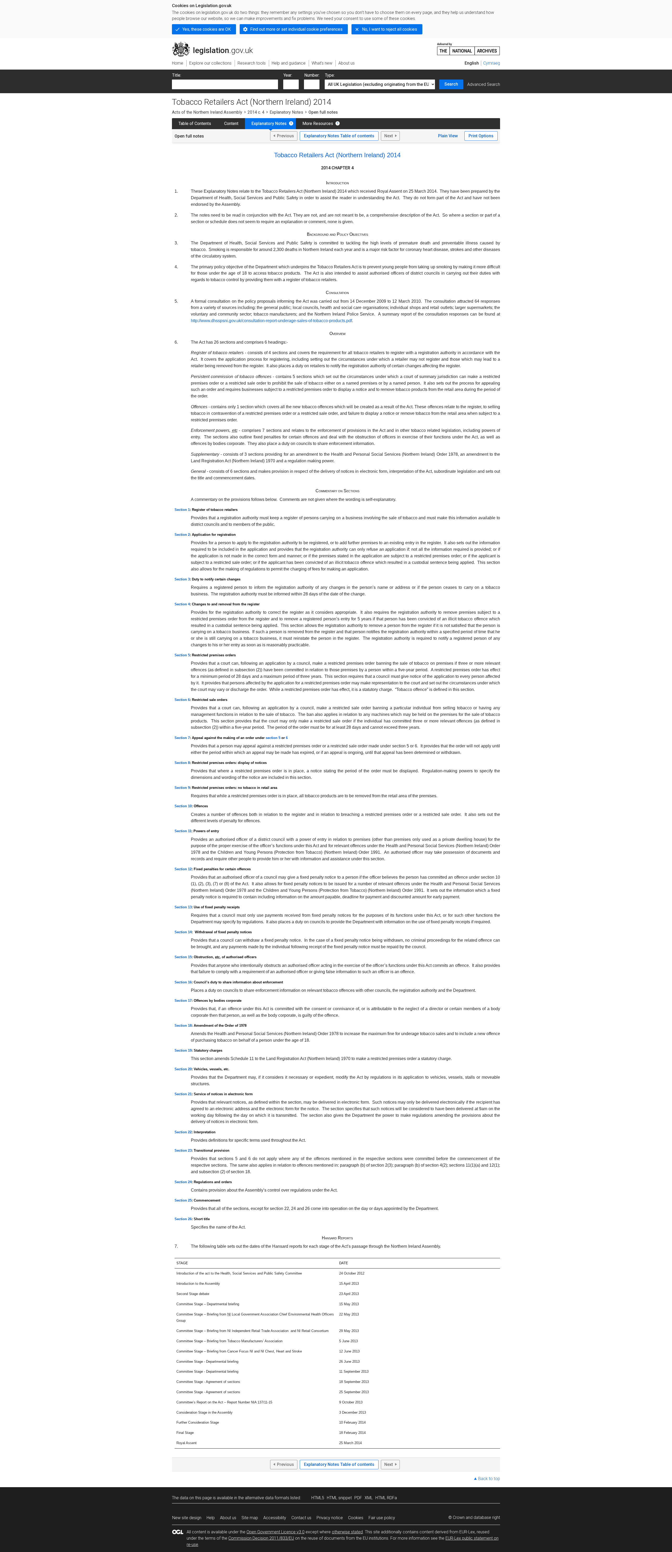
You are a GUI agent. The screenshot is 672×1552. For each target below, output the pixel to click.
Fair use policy (382, 1517)
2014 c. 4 (256, 112)
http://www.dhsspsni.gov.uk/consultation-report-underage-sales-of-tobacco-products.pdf (271, 320)
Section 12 (183, 869)
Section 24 (183, 1182)
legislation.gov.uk (215, 44)
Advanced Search (483, 84)
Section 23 (183, 1150)
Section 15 (183, 957)
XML (369, 1497)
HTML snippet (339, 1497)
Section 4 (182, 604)
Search (451, 84)
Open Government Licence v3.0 (275, 1531)
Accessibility (274, 1517)
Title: (176, 75)
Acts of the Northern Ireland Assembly (207, 112)
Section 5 (182, 655)
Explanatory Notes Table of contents (339, 135)
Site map (250, 1517)
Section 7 (182, 738)
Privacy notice (330, 1517)
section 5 (273, 738)
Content (231, 123)
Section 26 (183, 1219)
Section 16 (183, 982)
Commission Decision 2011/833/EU (261, 1538)
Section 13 (183, 907)
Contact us (301, 1517)
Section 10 (183, 806)
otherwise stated (347, 1531)
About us (228, 1517)
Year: (288, 75)
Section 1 (182, 510)
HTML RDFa (386, 1497)
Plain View (448, 135)
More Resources (317, 123)
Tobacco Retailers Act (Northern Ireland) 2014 (337, 155)
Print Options (481, 135)
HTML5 (317, 1497)
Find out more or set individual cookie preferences (296, 29)
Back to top (489, 1478)
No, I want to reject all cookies (389, 29)
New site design (186, 1517)
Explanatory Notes (286, 112)
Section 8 (182, 763)
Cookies (355, 1517)
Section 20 (183, 1069)
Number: (311, 75)
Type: (330, 75)
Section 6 (182, 700)
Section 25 (183, 1200)
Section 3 (182, 579)
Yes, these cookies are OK (206, 29)
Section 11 (183, 831)
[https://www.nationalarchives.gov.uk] (468, 47)
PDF (358, 1497)
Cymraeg (491, 63)
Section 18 (183, 1025)
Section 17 (183, 1001)
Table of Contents (194, 123)
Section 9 (182, 788)
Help (211, 1517)
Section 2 (182, 535)
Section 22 (183, 1132)
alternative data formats (267, 1497)
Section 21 (183, 1094)
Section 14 (183, 932)
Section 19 (183, 1050)
